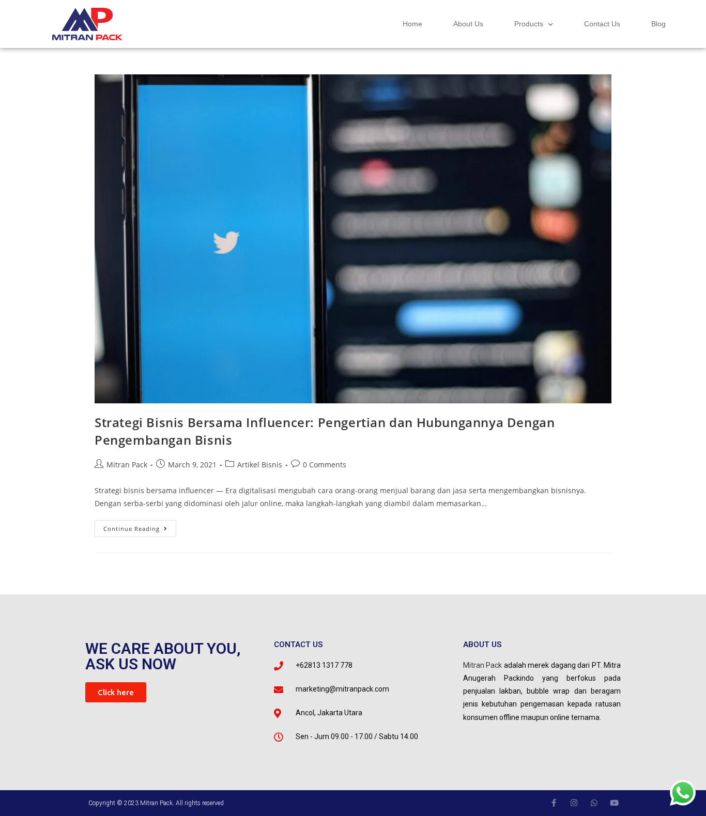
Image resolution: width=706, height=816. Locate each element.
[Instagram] (574, 803)
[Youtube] (614, 803)
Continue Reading (139, 526)
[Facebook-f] (554, 803)
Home (412, 24)
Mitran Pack (126, 464)
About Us (468, 24)
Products (528, 24)
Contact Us (602, 24)
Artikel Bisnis (259, 464)
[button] (115, 692)
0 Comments (324, 464)
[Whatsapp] (594, 803)
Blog (658, 24)
